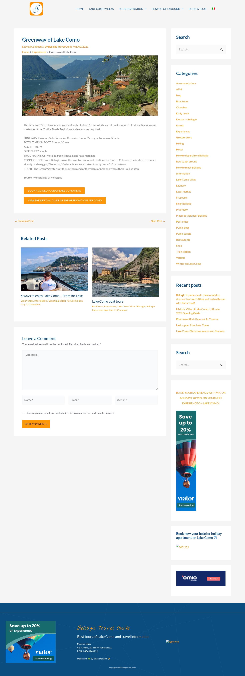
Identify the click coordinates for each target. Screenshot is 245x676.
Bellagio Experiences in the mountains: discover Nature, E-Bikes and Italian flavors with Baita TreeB (200, 299)
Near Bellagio (184, 203)
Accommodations (186, 83)
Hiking (180, 143)
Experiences (27, 300)
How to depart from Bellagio (192, 155)
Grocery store (184, 137)
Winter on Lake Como (188, 263)
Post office (182, 221)
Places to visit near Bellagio (191, 215)
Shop (179, 245)
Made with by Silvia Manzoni (92, 658)
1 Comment (121, 310)
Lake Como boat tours (108, 301)
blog (178, 95)
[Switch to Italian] (213, 8)
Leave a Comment (32, 46)
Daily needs (183, 113)
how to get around (186, 161)
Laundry (181, 185)
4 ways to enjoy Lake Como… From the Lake (52, 296)
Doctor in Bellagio (186, 119)
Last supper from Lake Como (192, 325)
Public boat (182, 227)
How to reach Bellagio (188, 167)
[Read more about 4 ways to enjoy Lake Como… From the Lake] (54, 269)
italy (23, 304)
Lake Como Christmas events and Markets (200, 331)
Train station (183, 251)
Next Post (158, 221)
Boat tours (97, 306)
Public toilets (183, 233)
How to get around (166, 8)
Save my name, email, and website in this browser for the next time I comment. (70, 412)
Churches (181, 107)
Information (40, 300)
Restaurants (183, 239)
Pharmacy (182, 209)
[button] (132, 9)
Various (180, 257)
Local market (183, 191)
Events (180, 125)
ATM (179, 89)
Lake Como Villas (101, 8)
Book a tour (197, 8)
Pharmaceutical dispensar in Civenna (197, 319)
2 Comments (33, 304)
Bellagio (53, 300)
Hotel (179, 149)
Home (80, 8)
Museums (182, 197)
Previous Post (24, 221)
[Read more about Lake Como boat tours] (125, 271)
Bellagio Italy (64, 300)
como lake (77, 300)
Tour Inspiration (131, 8)
